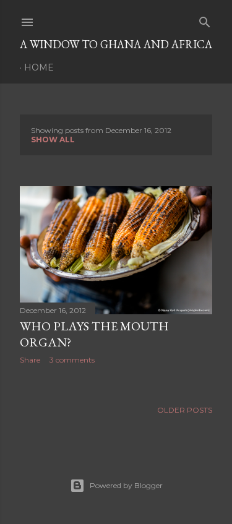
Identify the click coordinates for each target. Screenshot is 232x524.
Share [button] (30, 359)
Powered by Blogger (126, 485)
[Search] (204, 19)
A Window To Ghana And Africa (116, 44)
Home (39, 67)
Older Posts (184, 409)
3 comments (72, 359)
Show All (53, 139)
